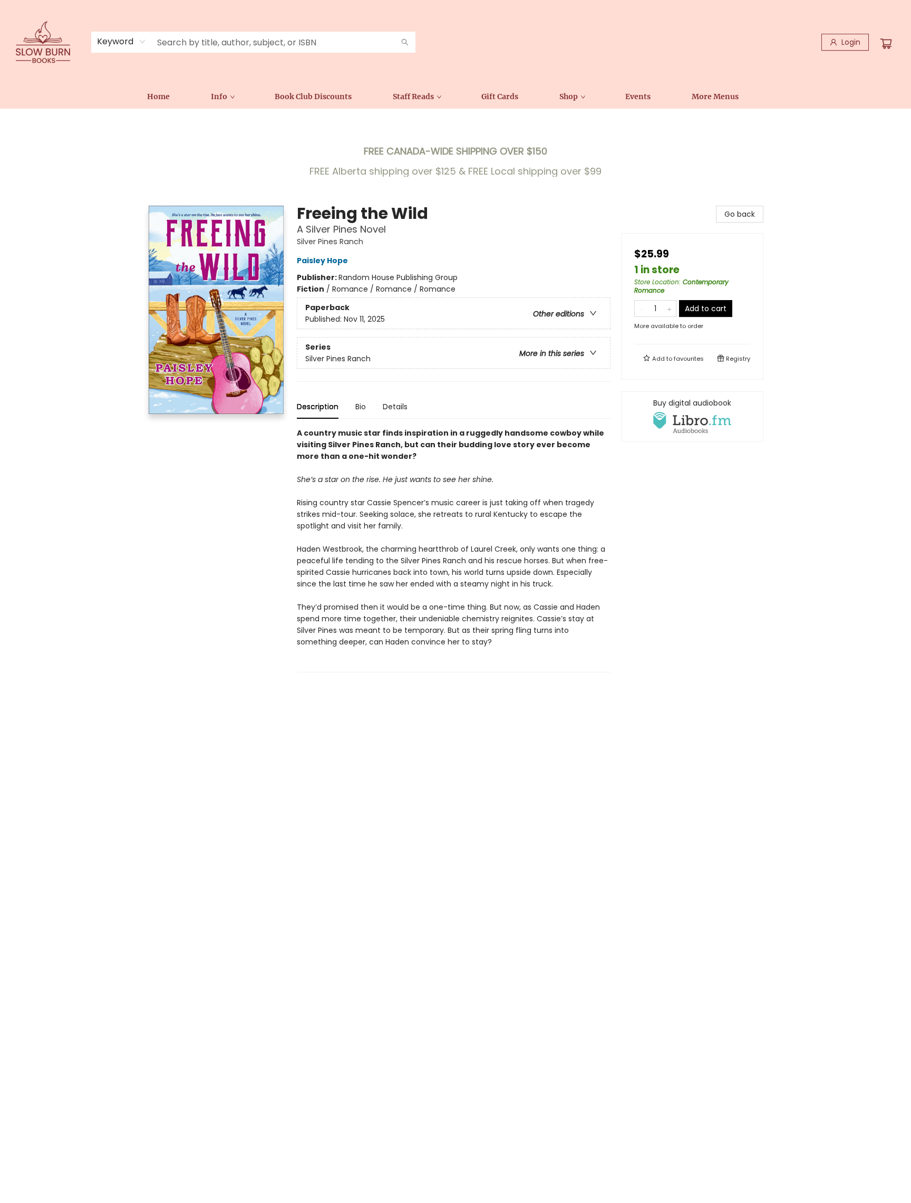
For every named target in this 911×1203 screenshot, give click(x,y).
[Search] (404, 42)
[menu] (455, 96)
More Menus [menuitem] (715, 96)
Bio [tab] (360, 406)
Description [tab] (317, 406)
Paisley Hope (322, 260)
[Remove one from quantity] (641, 308)
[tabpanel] (453, 549)
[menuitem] (158, 96)
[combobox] (121, 42)
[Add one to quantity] (669, 308)
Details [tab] (395, 406)
